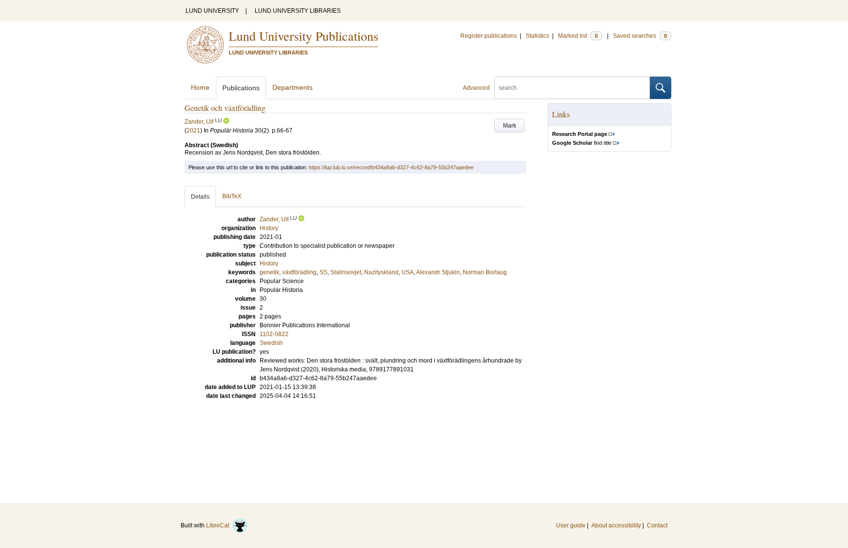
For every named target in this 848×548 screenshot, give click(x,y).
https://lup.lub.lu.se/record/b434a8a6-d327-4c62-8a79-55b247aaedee (391, 167)
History (269, 263)
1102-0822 (274, 334)
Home (200, 87)
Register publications (488, 35)
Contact (657, 525)
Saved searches (640, 35)
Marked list (578, 35)
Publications (241, 88)
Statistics (537, 35)
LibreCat (219, 525)
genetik (269, 272)
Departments (292, 87)
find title (581, 143)
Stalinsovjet (345, 272)
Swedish (271, 342)
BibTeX (231, 196)
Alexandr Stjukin (438, 272)
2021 (193, 130)
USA (407, 272)
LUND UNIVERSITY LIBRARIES (298, 10)
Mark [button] (509, 125)
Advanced (476, 87)
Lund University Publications (303, 35)
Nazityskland (381, 272)
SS (323, 272)
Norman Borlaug (485, 272)
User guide (570, 525)
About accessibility (616, 525)
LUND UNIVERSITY (212, 10)
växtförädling (299, 272)
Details (200, 196)
